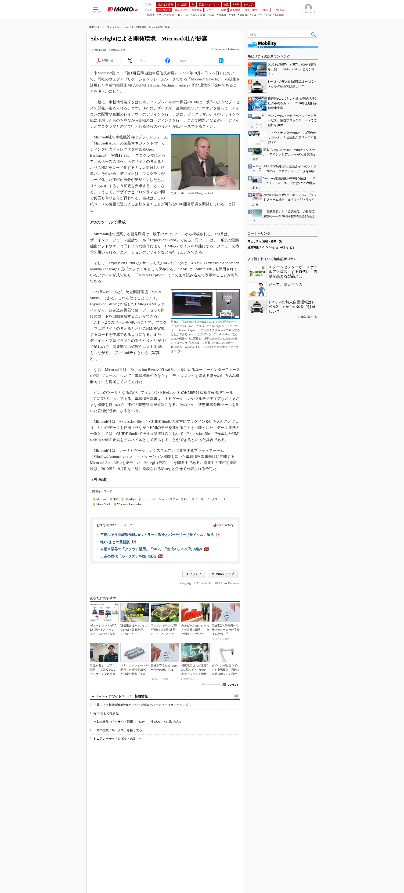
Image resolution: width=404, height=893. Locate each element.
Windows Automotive (129, 504)
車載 (116, 499)
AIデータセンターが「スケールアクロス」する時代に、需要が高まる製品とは (293, 271)
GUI (186, 499)
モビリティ (108, 26)
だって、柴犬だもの (285, 284)
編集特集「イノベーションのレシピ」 (271, 247)
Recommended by (212, 684)
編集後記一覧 (309, 316)
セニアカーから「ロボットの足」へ (118, 738)
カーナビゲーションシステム (160, 499)
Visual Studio (103, 504)
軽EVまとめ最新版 (106, 713)
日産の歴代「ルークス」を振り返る (118, 730)
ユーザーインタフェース (210, 499)
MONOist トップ (223, 574)
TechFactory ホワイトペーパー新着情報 (119, 696)
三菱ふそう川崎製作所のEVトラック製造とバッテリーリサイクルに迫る (143, 705)
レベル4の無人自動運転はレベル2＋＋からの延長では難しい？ (292, 306)
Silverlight (130, 499)
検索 (313, 34)
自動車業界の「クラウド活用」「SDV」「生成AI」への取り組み (137, 721)
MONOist (94, 26)
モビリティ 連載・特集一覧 (265, 241)
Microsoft (101, 499)
